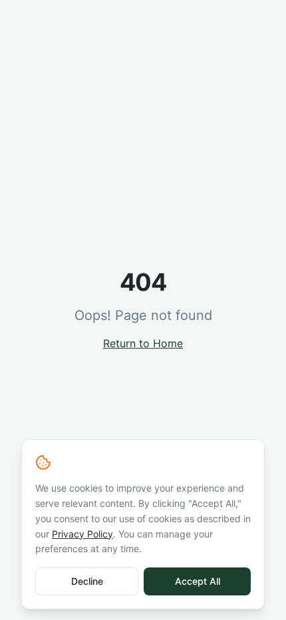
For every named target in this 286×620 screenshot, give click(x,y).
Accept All (197, 581)
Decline (87, 581)
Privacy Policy (82, 534)
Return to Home (143, 343)
